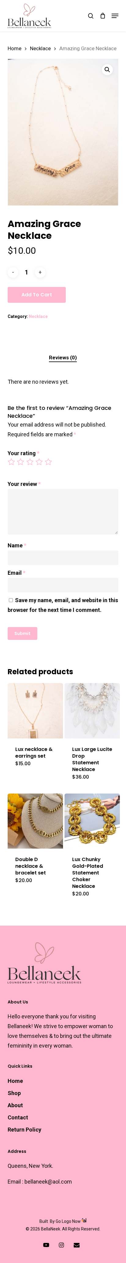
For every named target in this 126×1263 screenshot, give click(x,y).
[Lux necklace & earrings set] (35, 710)
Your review (24, 484)
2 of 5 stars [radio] (21, 462)
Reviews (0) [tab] (63, 357)
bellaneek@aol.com (48, 1181)
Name (17, 545)
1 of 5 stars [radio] (12, 462)
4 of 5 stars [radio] (39, 462)
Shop (14, 1093)
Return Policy (24, 1129)
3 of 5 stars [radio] (30, 462)
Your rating (23, 453)
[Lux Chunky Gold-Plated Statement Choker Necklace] (92, 821)
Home (14, 48)
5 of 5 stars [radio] (49, 462)
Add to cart (36, 294)
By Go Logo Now (65, 1221)
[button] (115, 16)
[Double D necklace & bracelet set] (35, 821)
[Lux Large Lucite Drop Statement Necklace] (92, 710)
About (15, 1105)
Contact (18, 1117)
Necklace (40, 48)
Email (16, 573)
